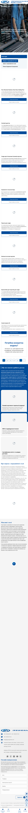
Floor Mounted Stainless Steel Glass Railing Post (12, 89)
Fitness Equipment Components (10, 66)
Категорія (4, 56)
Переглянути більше (14, 99)
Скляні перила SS (5, 323)
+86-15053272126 (15, 734)
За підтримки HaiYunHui (19, 805)
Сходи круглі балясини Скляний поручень (11, 156)
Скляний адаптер (5, 123)
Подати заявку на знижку (14, 102)
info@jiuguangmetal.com (9, 739)
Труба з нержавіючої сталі (9, 63)
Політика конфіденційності (6, 805)
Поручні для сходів (6, 223)
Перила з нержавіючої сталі (19, 6)
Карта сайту (4, 807)
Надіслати (19, 797)
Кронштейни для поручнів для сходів (10, 289)
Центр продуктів (8, 6)
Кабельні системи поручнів (8, 256)
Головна (3, 6)
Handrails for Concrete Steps (8, 189)
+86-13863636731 (7, 734)
